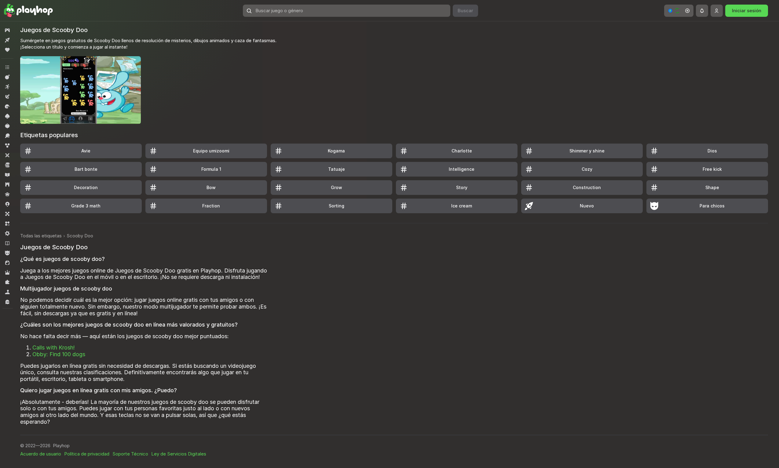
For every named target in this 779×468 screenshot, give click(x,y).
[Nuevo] (7, 40)
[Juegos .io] (7, 204)
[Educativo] (7, 175)
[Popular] (7, 50)
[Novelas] (7, 243)
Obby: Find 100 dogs (58, 354)
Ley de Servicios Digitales (178, 454)
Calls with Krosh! (53, 347)
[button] (678, 11)
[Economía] (7, 165)
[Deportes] (7, 136)
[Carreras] (7, 106)
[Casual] (7, 126)
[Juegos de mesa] (7, 214)
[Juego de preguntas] (7, 194)
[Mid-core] (7, 233)
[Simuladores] (7, 292)
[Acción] (7, 77)
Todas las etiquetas (41, 236)
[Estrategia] (7, 184)
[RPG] (7, 272)
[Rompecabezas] (7, 282)
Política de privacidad (86, 454)
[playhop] (28, 11)
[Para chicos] (7, 253)
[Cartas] (7, 116)
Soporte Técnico (130, 454)
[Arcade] (7, 87)
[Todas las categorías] (7, 67)
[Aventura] (7, 96)
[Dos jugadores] (7, 155)
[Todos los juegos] (7, 30)
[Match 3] (7, 224)
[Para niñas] (7, 263)
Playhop (61, 445)
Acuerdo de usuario (40, 454)
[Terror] (7, 302)
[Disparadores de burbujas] (7, 145)
